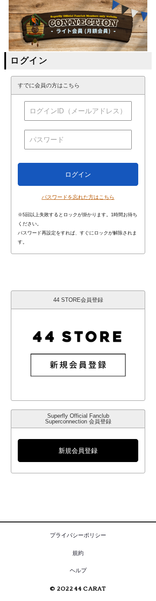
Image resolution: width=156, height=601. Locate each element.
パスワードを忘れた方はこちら (78, 197)
